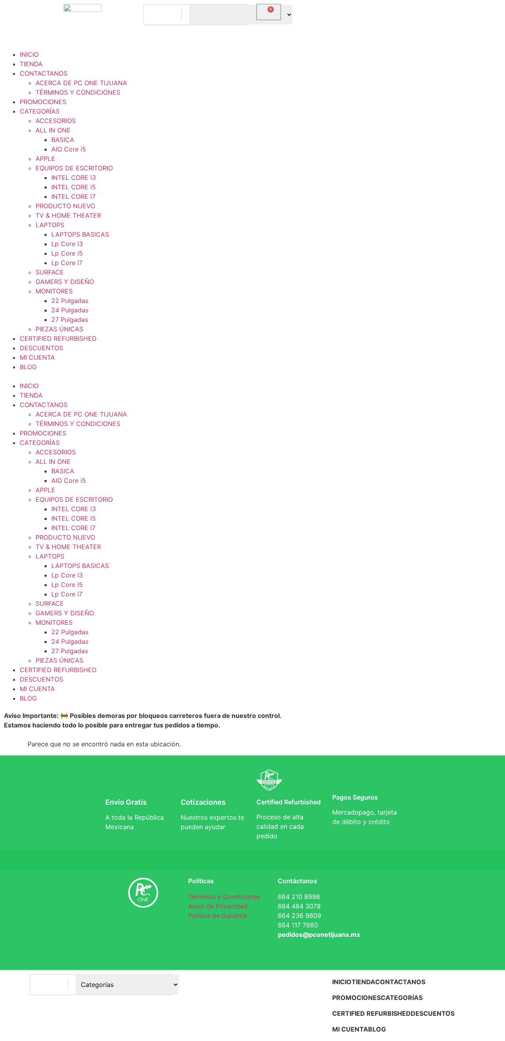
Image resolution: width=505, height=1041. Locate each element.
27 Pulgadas (69, 319)
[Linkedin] (143, 928)
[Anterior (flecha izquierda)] (14, 520)
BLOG (28, 367)
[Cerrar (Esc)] (496, 8)
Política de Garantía (217, 916)
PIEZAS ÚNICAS (59, 329)
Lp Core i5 (67, 253)
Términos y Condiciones (224, 897)
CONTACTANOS (43, 73)
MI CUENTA (37, 357)
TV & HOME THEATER (68, 215)
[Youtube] (143, 950)
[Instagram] (167, 928)
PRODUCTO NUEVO (65, 206)
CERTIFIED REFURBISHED (58, 338)
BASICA (62, 140)
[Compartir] (479, 8)
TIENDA (31, 64)
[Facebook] (119, 928)
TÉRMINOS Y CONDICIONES (78, 92)
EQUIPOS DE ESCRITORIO (74, 168)
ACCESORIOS (56, 121)
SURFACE (50, 272)
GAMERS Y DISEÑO (65, 282)
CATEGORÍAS (40, 111)
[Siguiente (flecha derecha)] (491, 520)
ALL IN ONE (53, 130)
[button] (252, 376)
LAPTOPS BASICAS (80, 234)
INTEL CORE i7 (73, 196)
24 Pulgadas (69, 310)
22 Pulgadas (69, 301)
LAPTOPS (50, 225)
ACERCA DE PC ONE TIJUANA (81, 83)
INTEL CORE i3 (73, 177)
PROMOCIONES (43, 102)
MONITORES (54, 291)
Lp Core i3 (67, 244)
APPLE (45, 159)
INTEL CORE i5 (73, 187)
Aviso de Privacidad (217, 906)
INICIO (29, 54)
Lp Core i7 (66, 263)
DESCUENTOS (41, 348)
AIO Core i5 (68, 149)
